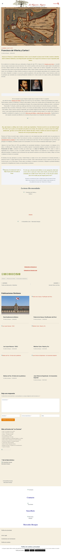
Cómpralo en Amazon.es (30, 267)
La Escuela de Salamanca (22, 278)
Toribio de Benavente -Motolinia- (9, 284)
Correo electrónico (26, 415)
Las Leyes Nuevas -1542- (10, 346)
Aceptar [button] (26, 550)
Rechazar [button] (32, 550)
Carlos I (3, 278)
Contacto (30, 497)
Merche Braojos (6, 53)
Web (43, 415)
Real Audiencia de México (10, 317)
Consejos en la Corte (49, 64)
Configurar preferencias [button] (40, 550)
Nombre (4, 415)
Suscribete (30, 510)
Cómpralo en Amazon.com (30, 270)
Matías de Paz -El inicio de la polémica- (14, 376)
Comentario (5, 399)
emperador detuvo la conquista (8, 139)
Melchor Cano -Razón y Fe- (41, 346)
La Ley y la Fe (10, 48)
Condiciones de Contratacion (8, 538)
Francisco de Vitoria (16, 100)
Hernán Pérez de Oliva (54, 284)
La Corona (3, 48)
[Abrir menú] (2, 3)
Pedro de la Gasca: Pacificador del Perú (45, 317)
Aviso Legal (4, 535)
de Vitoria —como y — (38, 113)
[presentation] (15, 305)
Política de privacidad (6, 530)
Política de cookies (5, 542)
